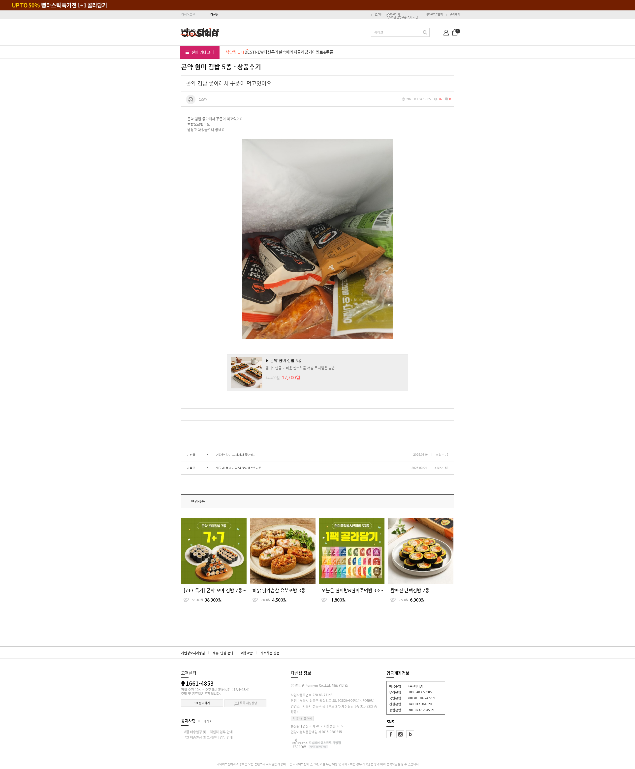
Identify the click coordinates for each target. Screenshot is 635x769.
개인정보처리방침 (193, 652)
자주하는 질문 (269, 652)
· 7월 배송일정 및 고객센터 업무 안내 (207, 737)
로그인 (378, 14)
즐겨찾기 (455, 14)
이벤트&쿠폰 (322, 52)
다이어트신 (188, 14)
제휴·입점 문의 (223, 652)
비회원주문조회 (434, 14)
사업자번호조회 (302, 718)
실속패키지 (288, 52)
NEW (259, 52)
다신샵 (214, 14)
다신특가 (271, 52)
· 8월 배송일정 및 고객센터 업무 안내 (207, 731)
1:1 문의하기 (202, 703)
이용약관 (247, 652)
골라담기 (304, 52)
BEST (250, 52)
